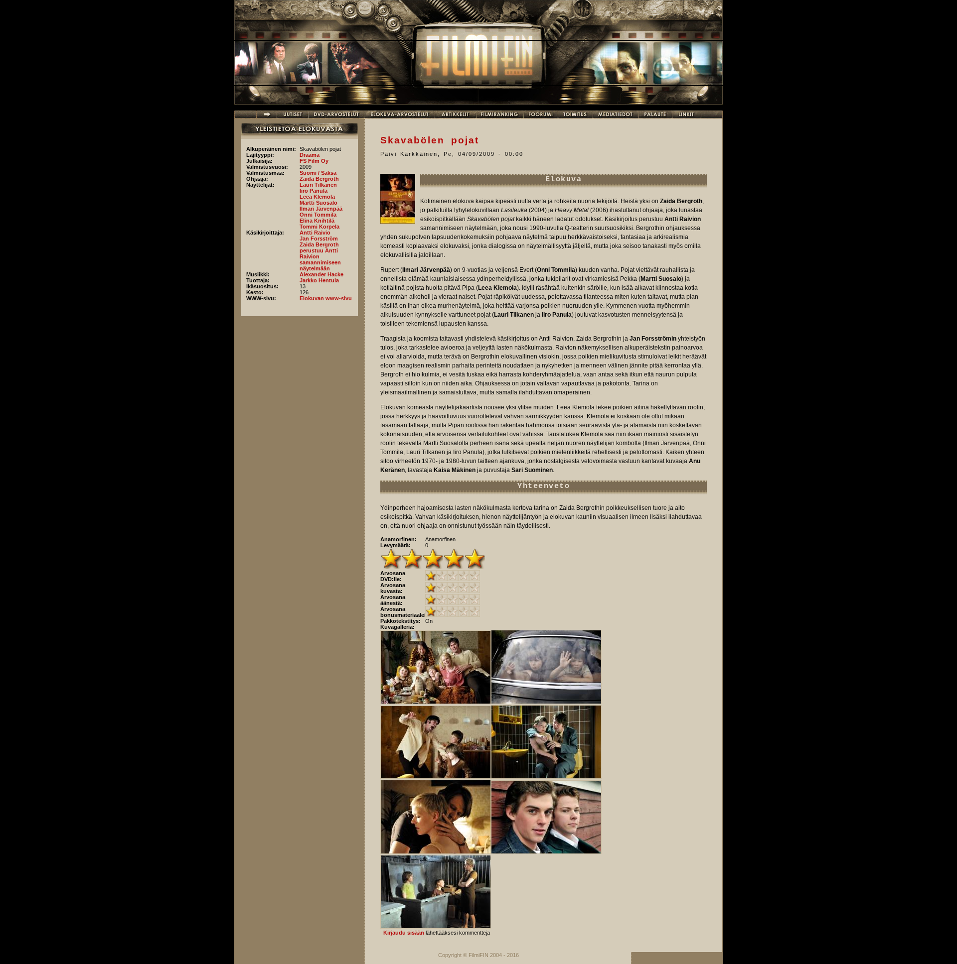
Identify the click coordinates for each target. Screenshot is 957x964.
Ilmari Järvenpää (321, 209)
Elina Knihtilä (317, 221)
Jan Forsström (319, 238)
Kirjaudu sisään (403, 933)
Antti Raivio (315, 233)
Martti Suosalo (318, 203)
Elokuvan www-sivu (326, 298)
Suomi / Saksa (318, 173)
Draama (309, 155)
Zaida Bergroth (319, 179)
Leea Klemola (317, 197)
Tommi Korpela (319, 227)
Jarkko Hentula (319, 280)
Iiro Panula (313, 191)
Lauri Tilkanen (318, 185)
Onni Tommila (318, 215)
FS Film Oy (314, 161)
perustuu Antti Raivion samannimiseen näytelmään (320, 259)
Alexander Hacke (321, 274)
